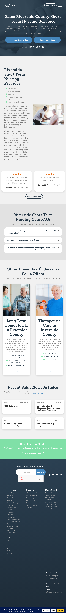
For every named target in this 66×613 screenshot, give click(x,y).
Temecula (10, 556)
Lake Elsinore (11, 541)
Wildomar (10, 551)
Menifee (9, 546)
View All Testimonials (34, 196)
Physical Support (31, 498)
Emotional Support (32, 495)
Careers (9, 510)
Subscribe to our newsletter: (30, 466)
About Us (10, 495)
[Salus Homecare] (11, 5)
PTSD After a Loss (11, 405)
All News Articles (37, 394)
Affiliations (10, 500)
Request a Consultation (19, 40)
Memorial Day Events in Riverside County (14, 424)
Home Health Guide (47, 40)
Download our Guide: (34, 454)
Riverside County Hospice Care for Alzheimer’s (31, 505)
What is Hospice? (31, 493)
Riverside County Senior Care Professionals (12, 505)
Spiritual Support (31, 500)
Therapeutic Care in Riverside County (49, 327)
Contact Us (10, 498)
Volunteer (10, 512)
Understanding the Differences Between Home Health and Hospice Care (48, 407)
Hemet (9, 543)
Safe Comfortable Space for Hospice (48, 424)
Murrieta (10, 553)
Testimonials (11, 517)
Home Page (10, 493)
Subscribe (40, 472)
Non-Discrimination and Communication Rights (13, 522)
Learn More (16, 372)
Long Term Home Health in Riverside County (16, 327)
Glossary (10, 515)
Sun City (9, 548)
